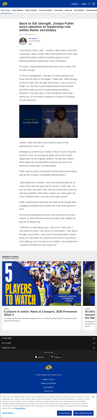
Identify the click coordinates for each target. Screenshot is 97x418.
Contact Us (48, 391)
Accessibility (48, 387)
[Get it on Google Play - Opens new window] (56, 358)
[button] (48, 121)
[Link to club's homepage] (5, 3)
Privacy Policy (48, 379)
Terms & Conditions (48, 383)
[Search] (89, 3)
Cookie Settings (7, 413)
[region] (48, 405)
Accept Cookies (64, 413)
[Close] (93, 397)
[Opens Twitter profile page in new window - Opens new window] (30, 43)
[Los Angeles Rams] (48, 368)
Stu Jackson (33, 38)
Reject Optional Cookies (83, 413)
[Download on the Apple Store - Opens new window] (40, 357)
